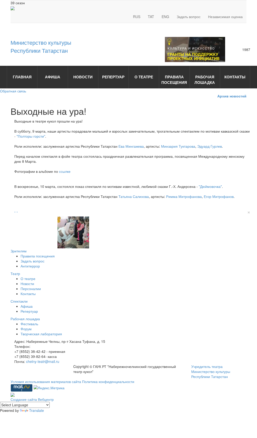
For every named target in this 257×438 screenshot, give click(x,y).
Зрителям (19, 250)
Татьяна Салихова (133, 196)
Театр (15, 273)
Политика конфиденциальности (108, 381)
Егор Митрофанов (219, 196)
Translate (36, 410)
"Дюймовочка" (210, 186)
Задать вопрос (189, 16)
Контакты (28, 293)
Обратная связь (13, 90)
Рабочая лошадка (25, 318)
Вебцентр (46, 399)
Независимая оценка (225, 16)
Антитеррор (30, 265)
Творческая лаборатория (41, 333)
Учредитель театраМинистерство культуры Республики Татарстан (210, 371)
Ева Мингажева (131, 146)
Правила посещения (38, 255)
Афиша (27, 306)
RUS (136, 16)
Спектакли (19, 301)
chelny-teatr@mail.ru (42, 361)
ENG (165, 16)
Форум (26, 328)
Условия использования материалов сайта (46, 381)
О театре (28, 278)
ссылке (65, 171)
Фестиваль (29, 323)
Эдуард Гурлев (209, 146)
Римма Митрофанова (184, 196)
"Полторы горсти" (31, 136)
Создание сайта (24, 399)
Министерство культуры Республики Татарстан (41, 46)
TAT (151, 16)
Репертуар (29, 311)
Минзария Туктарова (178, 146)
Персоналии (31, 288)
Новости (27, 283)
